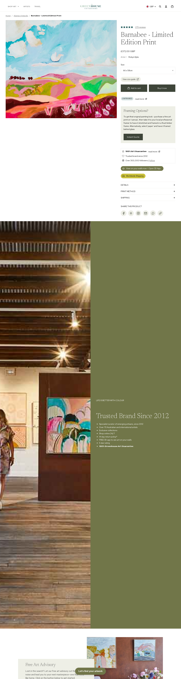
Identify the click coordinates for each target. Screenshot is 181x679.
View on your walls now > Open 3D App (143, 168)
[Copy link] (160, 213)
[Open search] (160, 6)
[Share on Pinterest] (131, 213)
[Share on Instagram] (138, 213)
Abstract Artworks (21, 16)
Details (124, 185)
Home (8, 16)
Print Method (128, 191)
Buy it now (162, 88)
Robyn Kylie (134, 57)
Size (122, 64)
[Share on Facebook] (123, 213)
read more (140, 99)
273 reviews (140, 27)
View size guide (129, 79)
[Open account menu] (166, 6)
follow (152, 160)
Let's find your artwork (90, 671)
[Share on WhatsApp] (153, 213)
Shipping (125, 197)
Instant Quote (133, 137)
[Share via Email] (145, 213)
